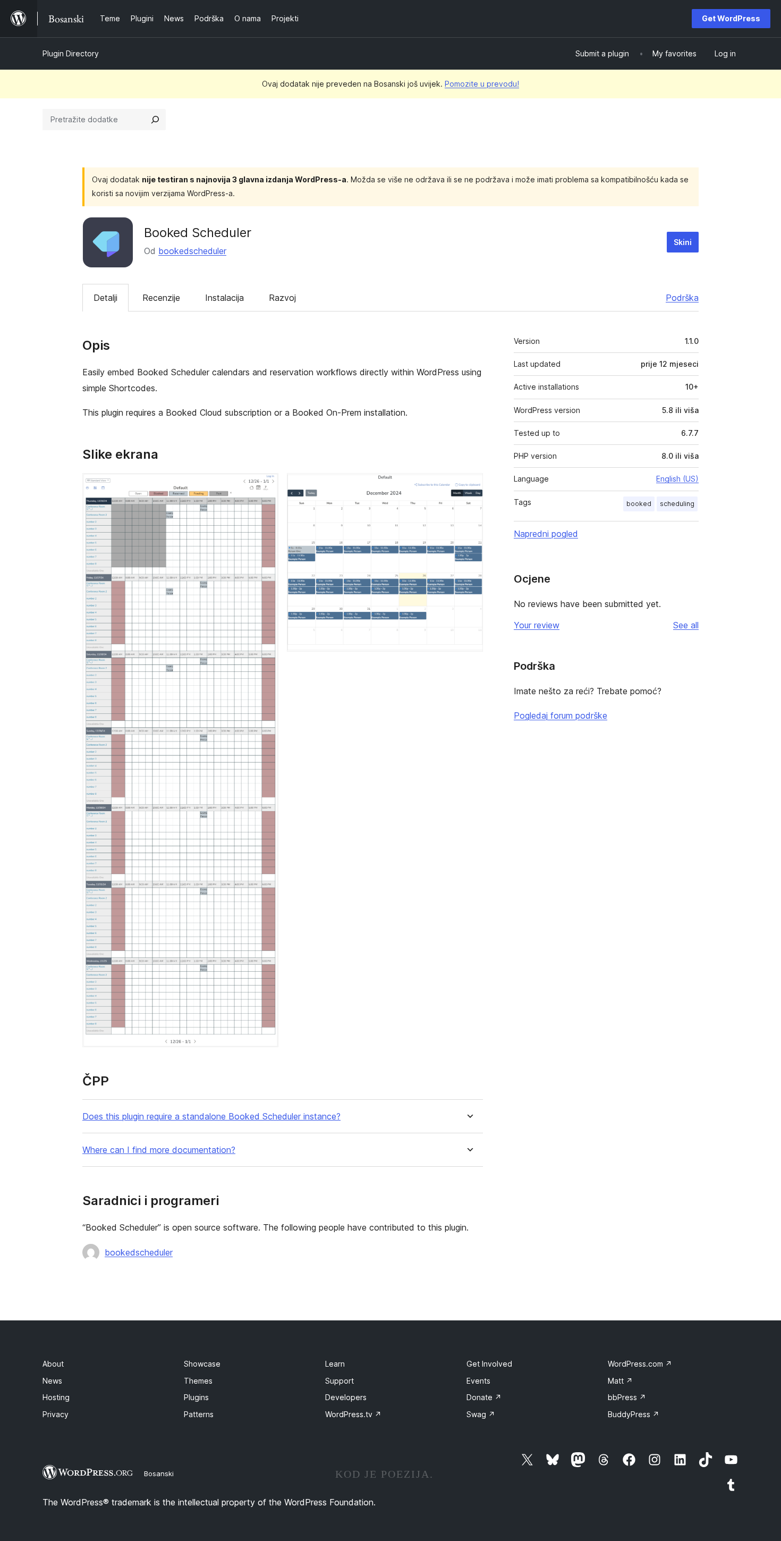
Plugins (196, 1397)
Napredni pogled (546, 533)
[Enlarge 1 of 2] (264, 487)
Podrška (682, 297)
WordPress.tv (353, 1414)
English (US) (677, 478)
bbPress (627, 1397)
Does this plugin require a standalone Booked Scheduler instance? (211, 1116)
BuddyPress (633, 1414)
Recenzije (161, 297)
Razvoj (282, 297)
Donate (484, 1397)
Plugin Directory (71, 53)
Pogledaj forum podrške (560, 715)
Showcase (202, 1363)
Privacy (56, 1414)
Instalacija (224, 297)
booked (638, 504)
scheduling (677, 504)
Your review (536, 625)
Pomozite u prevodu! (482, 83)
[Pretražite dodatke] (155, 119)
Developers (346, 1397)
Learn (335, 1363)
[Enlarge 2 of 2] (468, 487)
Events (478, 1380)
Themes (198, 1380)
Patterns (199, 1414)
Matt (620, 1380)
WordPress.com (640, 1363)
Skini (683, 242)
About (53, 1363)
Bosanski (159, 1473)
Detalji (105, 297)
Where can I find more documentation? (158, 1150)
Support (339, 1380)
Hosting (56, 1397)
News (52, 1380)
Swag (480, 1414)
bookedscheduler (192, 251)
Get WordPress (731, 18)
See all (686, 625)
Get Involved (489, 1363)
